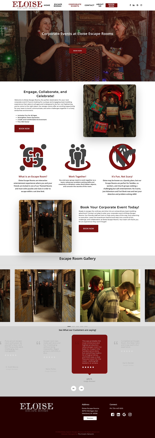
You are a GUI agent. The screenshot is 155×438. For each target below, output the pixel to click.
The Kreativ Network (86, 434)
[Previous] (73, 388)
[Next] (81, 388)
